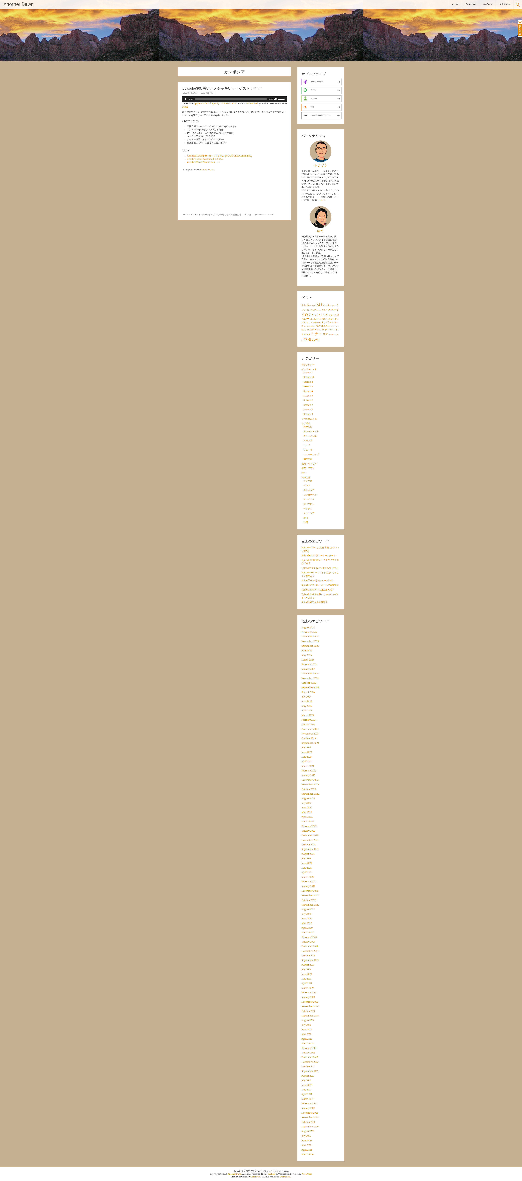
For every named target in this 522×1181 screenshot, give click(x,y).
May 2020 (307, 923)
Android (225, 103)
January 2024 (308, 724)
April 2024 (307, 710)
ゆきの (324, 326)
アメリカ (308, 480)
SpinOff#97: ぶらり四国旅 (314, 602)
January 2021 (308, 886)
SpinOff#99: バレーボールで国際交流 (320, 585)
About (455, 4)
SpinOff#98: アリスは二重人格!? (317, 589)
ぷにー (331, 318)
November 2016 (310, 1117)
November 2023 (310, 733)
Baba (304, 305)
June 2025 (307, 650)
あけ (319, 304)
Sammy (311, 305)
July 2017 (306, 1080)
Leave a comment (265, 214)
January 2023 (308, 775)
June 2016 (307, 1140)
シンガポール (310, 494)
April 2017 (307, 1094)
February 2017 (309, 1103)
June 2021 (307, 863)
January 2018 (308, 1052)
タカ (249, 214)
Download (252, 103)
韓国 (306, 522)
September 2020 (310, 904)
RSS (234, 103)
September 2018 (310, 1015)
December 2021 (310, 835)
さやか (332, 309)
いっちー (333, 305)
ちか (325, 314)
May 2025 (307, 655)
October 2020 (309, 900)
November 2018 (310, 1006)
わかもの (308, 426)
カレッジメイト (311, 431)
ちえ (321, 315)
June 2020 (307, 918)
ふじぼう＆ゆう (210, 93)
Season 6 (308, 400)
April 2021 (307, 872)
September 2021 (310, 849)
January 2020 (309, 941)
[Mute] (275, 99)
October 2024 (309, 682)
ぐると (324, 310)
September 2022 (310, 793)
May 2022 (307, 812)
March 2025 (308, 659)
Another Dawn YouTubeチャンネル (205, 159)
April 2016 (307, 1149)
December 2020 (310, 890)
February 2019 (309, 992)
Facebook (470, 4)
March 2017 (307, 1099)
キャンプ (308, 440)
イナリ (318, 329)
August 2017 (308, 1075)
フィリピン (309, 504)
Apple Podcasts (202, 103)
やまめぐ (312, 326)
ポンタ (307, 334)
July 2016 (306, 1135)
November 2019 (310, 951)
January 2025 (308, 669)
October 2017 (308, 1066)
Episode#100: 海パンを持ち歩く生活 (320, 568)
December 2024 (310, 673)
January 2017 (308, 1108)
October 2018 (309, 1011)
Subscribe (504, 4)
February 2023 (309, 770)
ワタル (310, 339)
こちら (322, 200)
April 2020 (307, 927)
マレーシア (309, 513)
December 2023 (310, 729)
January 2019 (308, 997)
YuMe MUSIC (208, 169)
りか (308, 330)
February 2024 (309, 719)
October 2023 (309, 738)
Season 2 (308, 381)
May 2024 (307, 706)
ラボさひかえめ (225, 214)
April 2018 (307, 1038)
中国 (306, 517)
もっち (306, 326)
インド (307, 485)
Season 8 (308, 409)
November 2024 (310, 678)
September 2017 (310, 1071)
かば (313, 309)
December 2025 (310, 636)
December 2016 (310, 1112)
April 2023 (307, 761)
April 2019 (307, 983)
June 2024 (307, 701)
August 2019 (308, 964)
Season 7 (308, 405)
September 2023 (310, 743)
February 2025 (309, 664)
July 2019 (306, 969)
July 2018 (306, 1025)
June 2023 (307, 752)
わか (312, 329)
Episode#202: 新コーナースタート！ (320, 555)
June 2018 (307, 1029)
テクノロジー (308, 364)
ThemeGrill (285, 1177)
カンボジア (199, 214)
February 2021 (309, 881)
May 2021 (307, 867)
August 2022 (308, 798)
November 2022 (310, 784)
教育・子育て (308, 468)
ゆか (318, 325)
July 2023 (306, 747)
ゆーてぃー (331, 326)
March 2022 (308, 821)
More (185, 106)
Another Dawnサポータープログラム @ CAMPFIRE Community (219, 155)
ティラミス (330, 329)
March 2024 (308, 715)
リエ (325, 334)
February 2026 (309, 632)
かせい (307, 310)
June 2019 (307, 974)
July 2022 (306, 803)
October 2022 (309, 789)
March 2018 (308, 1043)
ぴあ (325, 318)
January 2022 (309, 830)
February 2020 (309, 937)
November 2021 (310, 840)
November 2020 (310, 895)
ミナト (316, 333)
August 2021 (308, 854)
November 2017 (310, 1062)
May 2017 (306, 1089)
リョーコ (331, 334)
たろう (315, 315)
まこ (308, 322)
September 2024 (310, 687)
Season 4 (308, 391)
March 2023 (308, 766)
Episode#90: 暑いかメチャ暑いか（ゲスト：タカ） (223, 88)
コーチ (307, 445)
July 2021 (306, 858)
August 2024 (308, 692)
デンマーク (309, 499)
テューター (309, 449)
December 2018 (310, 1001)
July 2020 (306, 914)
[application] (234, 99)
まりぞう (325, 322)
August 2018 (308, 1020)
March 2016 (308, 1154)
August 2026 (308, 627)
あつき (326, 305)
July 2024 (306, 696)
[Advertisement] (234, 192)
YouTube (487, 4)
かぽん (318, 310)
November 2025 (310, 641)
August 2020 (308, 909)
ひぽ (321, 318)
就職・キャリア (309, 463)
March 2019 (308, 988)
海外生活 (237, 214)
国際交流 (308, 459)
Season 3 (308, 386)
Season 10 (309, 377)
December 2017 (310, 1057)
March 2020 (308, 932)
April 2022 (307, 817)
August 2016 (308, 1131)
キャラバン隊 (310, 436)
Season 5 (308, 395)
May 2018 (306, 1034)
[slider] (281, 98)
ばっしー (314, 318)
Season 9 (190, 214)
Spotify (215, 103)
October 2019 (309, 955)
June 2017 (307, 1085)
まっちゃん (316, 322)
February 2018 (309, 1048)
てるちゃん (332, 315)
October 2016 (309, 1122)
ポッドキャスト (211, 214)
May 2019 (306, 978)
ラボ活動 (306, 423)
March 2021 (308, 877)
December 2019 (310, 946)
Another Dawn (18, 4)
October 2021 (309, 844)
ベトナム (308, 508)
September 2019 (310, 960)
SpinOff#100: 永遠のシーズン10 (317, 580)
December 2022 (310, 780)
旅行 (304, 473)
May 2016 (306, 1145)
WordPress (255, 1177)
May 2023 (307, 756)
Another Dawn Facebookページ (203, 162)
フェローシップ (311, 454)
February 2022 (309, 826)
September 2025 (310, 645)
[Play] (185, 99)
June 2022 (307, 807)
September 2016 (310, 1126)
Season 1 (308, 372)
